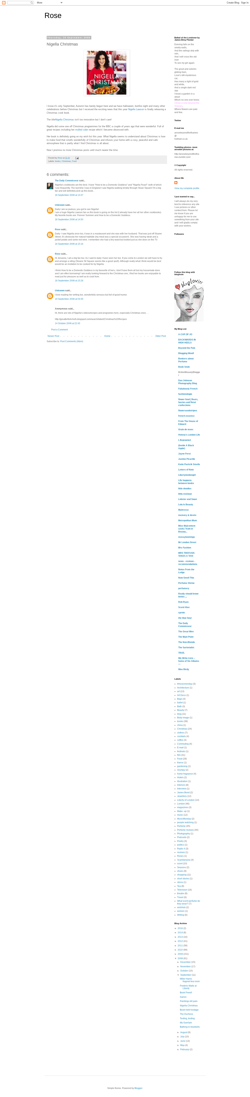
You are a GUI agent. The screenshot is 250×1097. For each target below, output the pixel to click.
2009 (180, 954)
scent (179, 863)
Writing (180, 915)
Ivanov (183, 997)
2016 (180, 928)
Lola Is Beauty (185, 504)
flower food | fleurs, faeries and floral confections (188, 402)
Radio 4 (181, 848)
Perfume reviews (185, 830)
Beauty (180, 710)
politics (180, 845)
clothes (180, 732)
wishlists (181, 907)
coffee (180, 740)
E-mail (180, 747)
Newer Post (53, 336)
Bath (179, 706)
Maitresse (183, 510)
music (180, 815)
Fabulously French (187, 388)
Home (107, 336)
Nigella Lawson (136, 109)
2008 (180, 958)
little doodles (184, 488)
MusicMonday (184, 818)
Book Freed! (186, 992)
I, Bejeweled (184, 440)
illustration (182, 781)
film (179, 755)
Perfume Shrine (186, 583)
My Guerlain (186, 1022)
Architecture (183, 687)
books (58, 161)
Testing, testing (187, 1018)
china (180, 725)
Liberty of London (186, 800)
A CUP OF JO (185, 334)
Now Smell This (186, 577)
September (186, 975)
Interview (181, 788)
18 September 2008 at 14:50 (69, 219)
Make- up (181, 811)
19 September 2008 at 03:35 (69, 299)
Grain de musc (185, 429)
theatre (180, 893)
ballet (180, 702)
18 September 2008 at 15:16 (69, 244)
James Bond (183, 792)
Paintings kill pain (188, 1001)
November (185, 966)
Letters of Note (186, 469)
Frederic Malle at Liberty (188, 987)
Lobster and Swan (187, 499)
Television (182, 890)
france (180, 762)
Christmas (66, 161)
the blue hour (185, 618)
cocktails (181, 736)
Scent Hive (184, 607)
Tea (179, 886)
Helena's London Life (189, 435)
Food (74, 161)
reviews (181, 852)
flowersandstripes (187, 410)
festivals (181, 751)
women (180, 911)
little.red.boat (185, 494)
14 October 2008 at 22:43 (67, 323)
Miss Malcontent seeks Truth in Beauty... (186, 529)
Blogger (138, 1088)
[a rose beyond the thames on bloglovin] (189, 321)
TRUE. (181, 653)
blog (179, 714)
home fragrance (185, 774)
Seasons (181, 867)
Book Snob (184, 367)
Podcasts (181, 837)
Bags (179, 699)
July (182, 1036)
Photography (183, 833)
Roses (180, 856)
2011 (180, 945)
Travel (180, 897)
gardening (182, 766)
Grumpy (181, 770)
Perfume (181, 826)
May (182, 1045)
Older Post (160, 336)
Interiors (181, 785)
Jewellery (182, 796)
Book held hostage (189, 1010)
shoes (180, 871)
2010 (180, 950)
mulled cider (81, 129)
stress (180, 882)
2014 (180, 932)
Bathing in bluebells (190, 1027)
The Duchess (186, 1014)
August (184, 1032)
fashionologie (185, 394)
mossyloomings (186, 537)
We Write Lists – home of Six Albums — (188, 661)
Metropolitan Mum (187, 520)
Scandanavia (183, 860)
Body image (183, 717)
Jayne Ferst (184, 453)
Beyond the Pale (186, 348)
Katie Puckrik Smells (189, 464)
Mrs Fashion (184, 547)
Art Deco (181, 695)
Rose (52, 15)
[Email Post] (76, 158)
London (181, 803)
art (178, 691)
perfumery (183, 588)
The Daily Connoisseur (67, 180)
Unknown (60, 205)
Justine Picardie (186, 459)
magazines (182, 807)
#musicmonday (184, 684)
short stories (183, 878)
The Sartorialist (186, 647)
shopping (181, 874)
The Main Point (185, 637)
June (183, 1041)
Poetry (180, 841)
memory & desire (187, 515)
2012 (180, 941)
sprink (181, 612)
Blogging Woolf (186, 353)
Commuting (183, 744)
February (185, 1049)
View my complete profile (186, 188)
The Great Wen (186, 631)
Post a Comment (59, 329)
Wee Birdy (183, 669)
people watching (185, 822)
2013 (180, 937)
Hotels (180, 777)
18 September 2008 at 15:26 (69, 280)
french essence (186, 416)
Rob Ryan (183, 602)
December (185, 962)
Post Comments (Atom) (71, 341)
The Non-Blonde (186, 642)
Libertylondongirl (187, 475)
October (184, 970)
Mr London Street (187, 542)
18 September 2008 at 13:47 (69, 195)
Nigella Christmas (64, 119)
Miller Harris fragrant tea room (190, 980)
